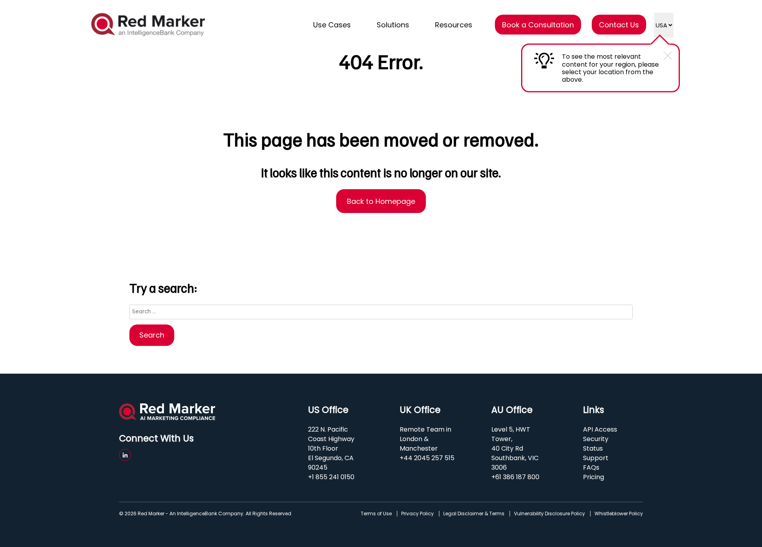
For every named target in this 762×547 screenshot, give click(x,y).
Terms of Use (376, 513)
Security (595, 438)
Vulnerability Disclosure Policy (549, 513)
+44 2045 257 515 (427, 458)
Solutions (393, 25)
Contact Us (619, 25)
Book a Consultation (538, 25)
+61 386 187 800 (515, 477)
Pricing (593, 477)
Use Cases (332, 25)
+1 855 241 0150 (331, 477)
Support (595, 458)
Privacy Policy (417, 513)
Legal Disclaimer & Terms (473, 513)
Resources (453, 25)
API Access (600, 429)
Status (593, 448)
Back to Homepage (381, 201)
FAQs (591, 467)
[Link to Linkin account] (125, 455)
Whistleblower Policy (619, 513)
